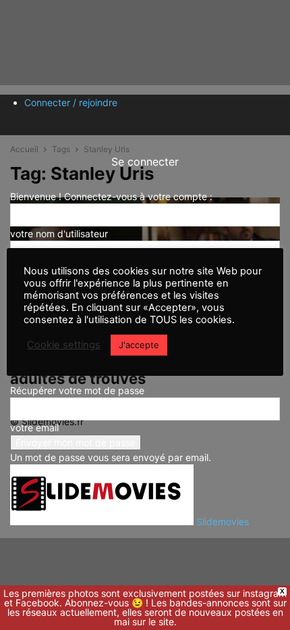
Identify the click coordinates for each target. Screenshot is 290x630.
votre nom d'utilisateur (59, 233)
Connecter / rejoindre (70, 102)
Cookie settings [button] (63, 345)
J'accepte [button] (139, 344)
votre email (34, 427)
